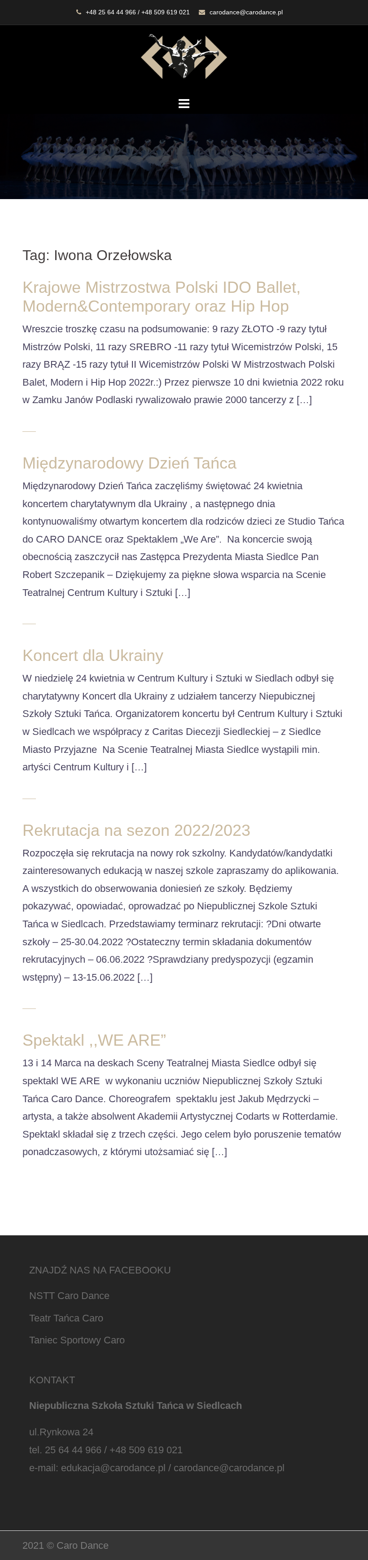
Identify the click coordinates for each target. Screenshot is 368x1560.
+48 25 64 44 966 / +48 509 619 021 (138, 12)
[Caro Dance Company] (184, 59)
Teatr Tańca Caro (66, 1318)
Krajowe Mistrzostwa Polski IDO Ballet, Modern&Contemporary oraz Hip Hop (161, 296)
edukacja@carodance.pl (113, 1467)
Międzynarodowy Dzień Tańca (129, 463)
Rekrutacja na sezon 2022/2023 (136, 830)
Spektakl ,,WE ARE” (94, 1040)
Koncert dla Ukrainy (92, 655)
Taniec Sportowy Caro (77, 1340)
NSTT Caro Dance (69, 1295)
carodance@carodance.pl (246, 12)
